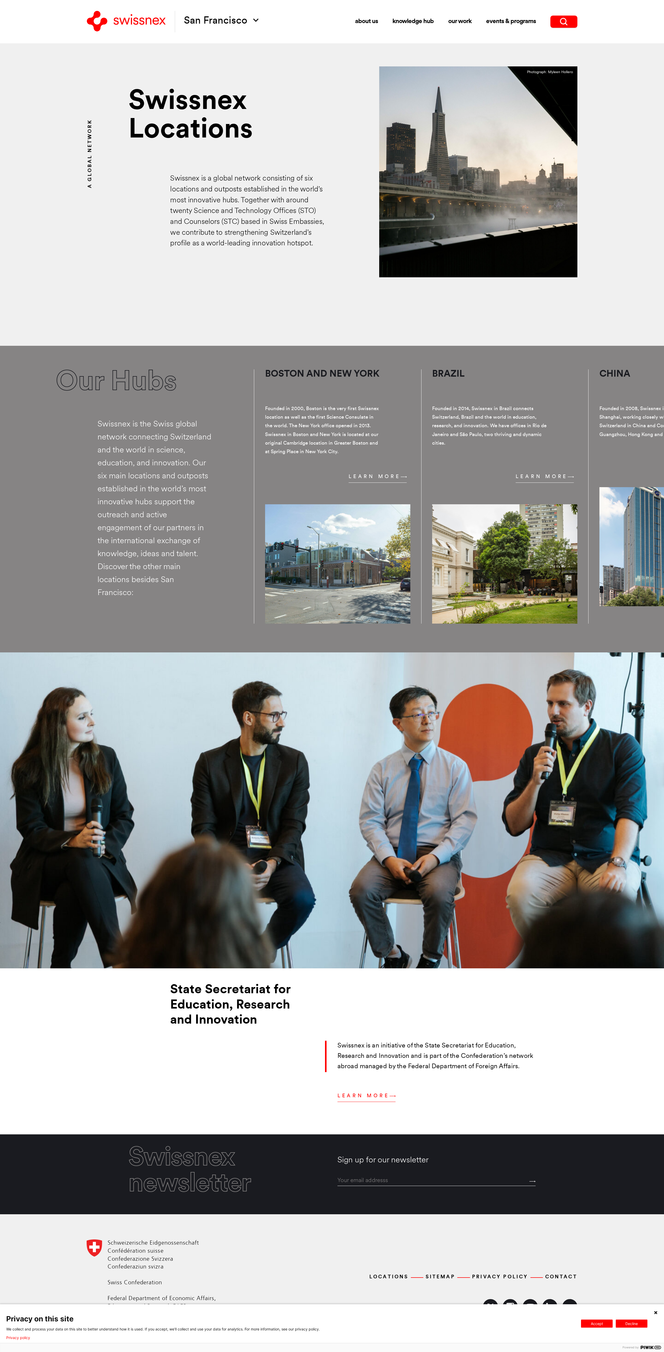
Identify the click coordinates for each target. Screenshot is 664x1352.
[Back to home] (126, 21)
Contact (561, 1277)
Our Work (460, 21)
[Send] (532, 1181)
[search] (563, 22)
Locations (389, 1277)
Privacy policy (18, 1338)
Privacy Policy (500, 1277)
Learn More (363, 1096)
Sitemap (440, 1277)
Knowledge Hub (413, 21)
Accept (597, 1323)
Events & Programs (511, 21)
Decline (631, 1323)
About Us (366, 21)
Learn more (375, 476)
